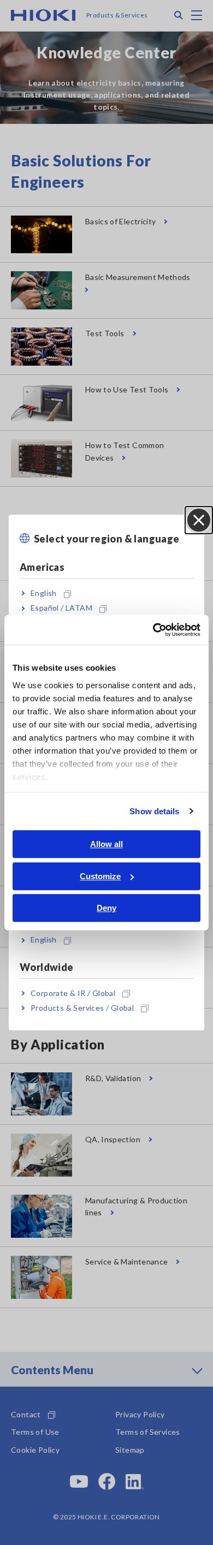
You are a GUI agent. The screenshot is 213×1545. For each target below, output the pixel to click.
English (44, 593)
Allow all (106, 844)
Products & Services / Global (82, 1007)
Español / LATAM (61, 608)
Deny (106, 907)
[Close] (198, 520)
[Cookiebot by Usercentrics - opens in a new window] (153, 630)
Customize (100, 876)
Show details (154, 811)
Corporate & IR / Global (73, 993)
